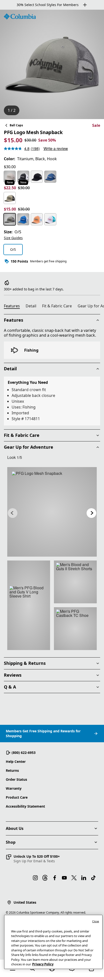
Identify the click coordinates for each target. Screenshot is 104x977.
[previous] (12, 513)
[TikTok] (93, 878)
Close (95, 921)
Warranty (14, 788)
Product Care (17, 797)
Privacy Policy (42, 964)
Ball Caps (16, 125)
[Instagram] (35, 878)
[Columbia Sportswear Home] (20, 16)
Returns (12, 770)
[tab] (14, 306)
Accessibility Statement (25, 806)
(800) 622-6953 (24, 752)
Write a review (56, 148)
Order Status (16, 779)
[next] (91, 513)
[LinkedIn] (84, 878)
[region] (52, 64)
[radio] (9, 176)
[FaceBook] (54, 878)
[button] (33, 858)
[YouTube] (64, 878)
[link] (52, 512)
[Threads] (45, 878)
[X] (74, 878)
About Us (14, 828)
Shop (10, 842)
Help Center (16, 761)
